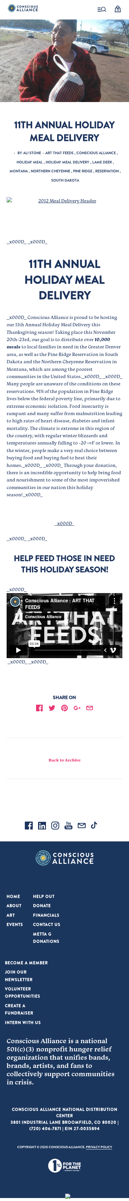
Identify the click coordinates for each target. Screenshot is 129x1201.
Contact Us (47, 924)
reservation (107, 171)
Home (13, 896)
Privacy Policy (99, 1147)
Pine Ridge (82, 171)
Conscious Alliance (96, 153)
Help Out (44, 896)
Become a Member (26, 963)
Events (15, 924)
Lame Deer (102, 162)
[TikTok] (95, 826)
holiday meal (30, 162)
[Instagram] (55, 826)
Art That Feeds (59, 153)
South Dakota (65, 180)
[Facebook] (29, 826)
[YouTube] (68, 826)
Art (11, 915)
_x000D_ (64, 523)
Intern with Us (23, 1022)
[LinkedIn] (42, 826)
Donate (42, 905)
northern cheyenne (50, 171)
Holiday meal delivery (67, 162)
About (14, 905)
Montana (19, 171)
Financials (46, 915)
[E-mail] (82, 826)
